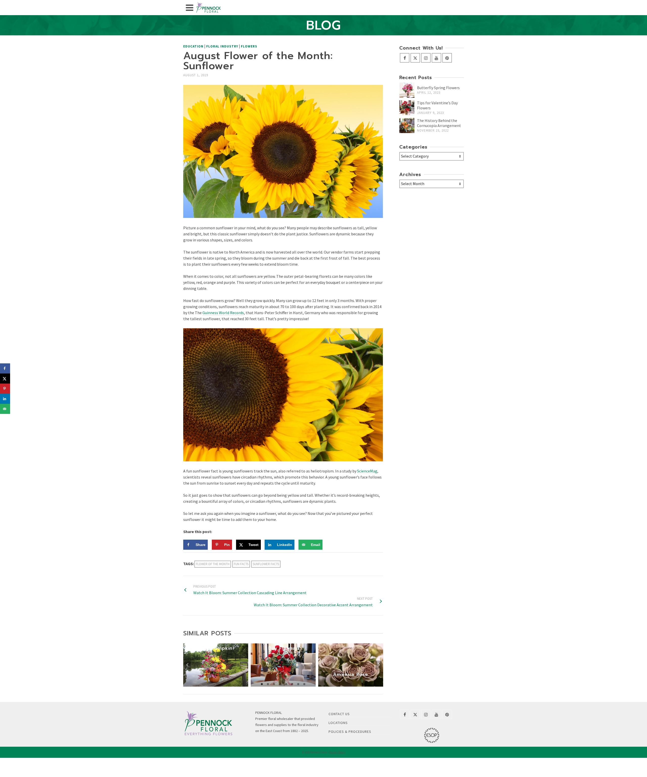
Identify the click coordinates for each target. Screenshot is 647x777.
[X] (415, 58)
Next (379, 665)
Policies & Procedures (350, 731)
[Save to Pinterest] (5, 389)
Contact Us (339, 714)
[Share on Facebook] (5, 368)
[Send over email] (5, 409)
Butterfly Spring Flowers (438, 87)
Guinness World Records (223, 312)
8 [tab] (304, 684)
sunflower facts (266, 564)
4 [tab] (280, 684)
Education (193, 46)
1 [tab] (261, 684)
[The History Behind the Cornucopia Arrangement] (406, 125)
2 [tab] (267, 684)
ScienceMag (367, 470)
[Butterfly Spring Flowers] (406, 90)
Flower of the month (212, 564)
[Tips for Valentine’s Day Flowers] (406, 107)
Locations (338, 722)
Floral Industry (222, 46)
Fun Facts (241, 564)
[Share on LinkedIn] (5, 399)
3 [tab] (273, 684)
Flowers (249, 46)
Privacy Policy (337, 752)
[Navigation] (189, 7)
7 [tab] (298, 684)
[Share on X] (5, 378)
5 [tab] (286, 684)
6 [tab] (292, 684)
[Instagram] (426, 58)
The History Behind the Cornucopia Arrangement (439, 123)
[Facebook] (404, 58)
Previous (187, 665)
